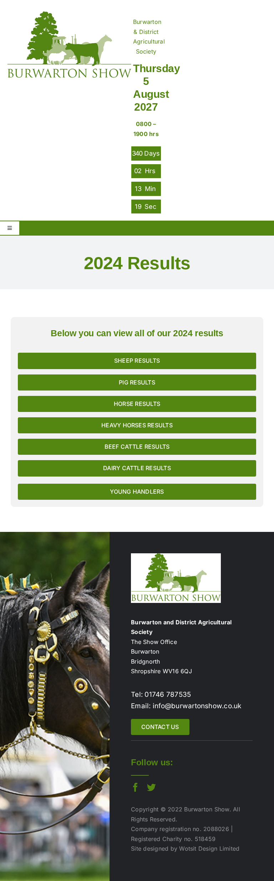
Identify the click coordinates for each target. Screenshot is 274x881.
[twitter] (151, 787)
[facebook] (135, 787)
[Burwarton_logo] (69, 14)
